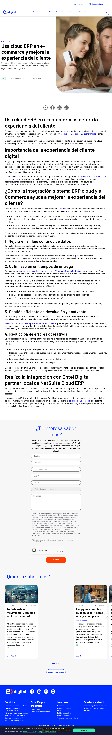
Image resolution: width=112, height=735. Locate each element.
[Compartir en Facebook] (52, 107)
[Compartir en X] (59, 107)
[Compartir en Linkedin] (45, 107)
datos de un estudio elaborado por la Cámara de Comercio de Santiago (53, 271)
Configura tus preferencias (47, 732)
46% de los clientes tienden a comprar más (76, 134)
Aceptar (84, 730)
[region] (56, 730)
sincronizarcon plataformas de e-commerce (31, 323)
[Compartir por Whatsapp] (66, 107)
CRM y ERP (6, 41)
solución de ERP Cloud (79, 401)
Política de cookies (29, 732)
